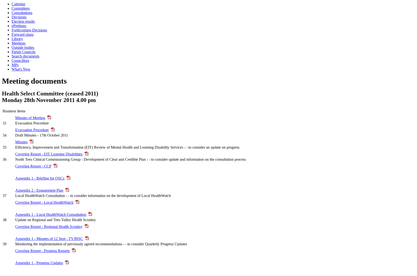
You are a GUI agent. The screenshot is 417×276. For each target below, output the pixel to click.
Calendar (18, 4)
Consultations (22, 13)
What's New (21, 69)
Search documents (25, 56)
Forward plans (23, 34)
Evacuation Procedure (32, 130)
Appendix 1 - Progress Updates (39, 263)
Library (17, 39)
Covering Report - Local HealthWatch (44, 202)
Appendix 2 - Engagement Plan (39, 190)
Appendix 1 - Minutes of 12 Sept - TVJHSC (49, 239)
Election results (23, 21)
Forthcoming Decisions (29, 30)
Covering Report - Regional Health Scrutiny (49, 227)
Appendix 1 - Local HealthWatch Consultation (50, 214)
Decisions (19, 17)
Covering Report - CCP (33, 166)
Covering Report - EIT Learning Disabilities (49, 154)
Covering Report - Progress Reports (42, 251)
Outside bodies (23, 47)
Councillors (20, 60)
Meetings (19, 43)
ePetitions (19, 26)
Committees (21, 8)
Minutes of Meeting (30, 118)
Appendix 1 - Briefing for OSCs (39, 178)
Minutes (21, 142)
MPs (15, 65)
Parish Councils (23, 52)
